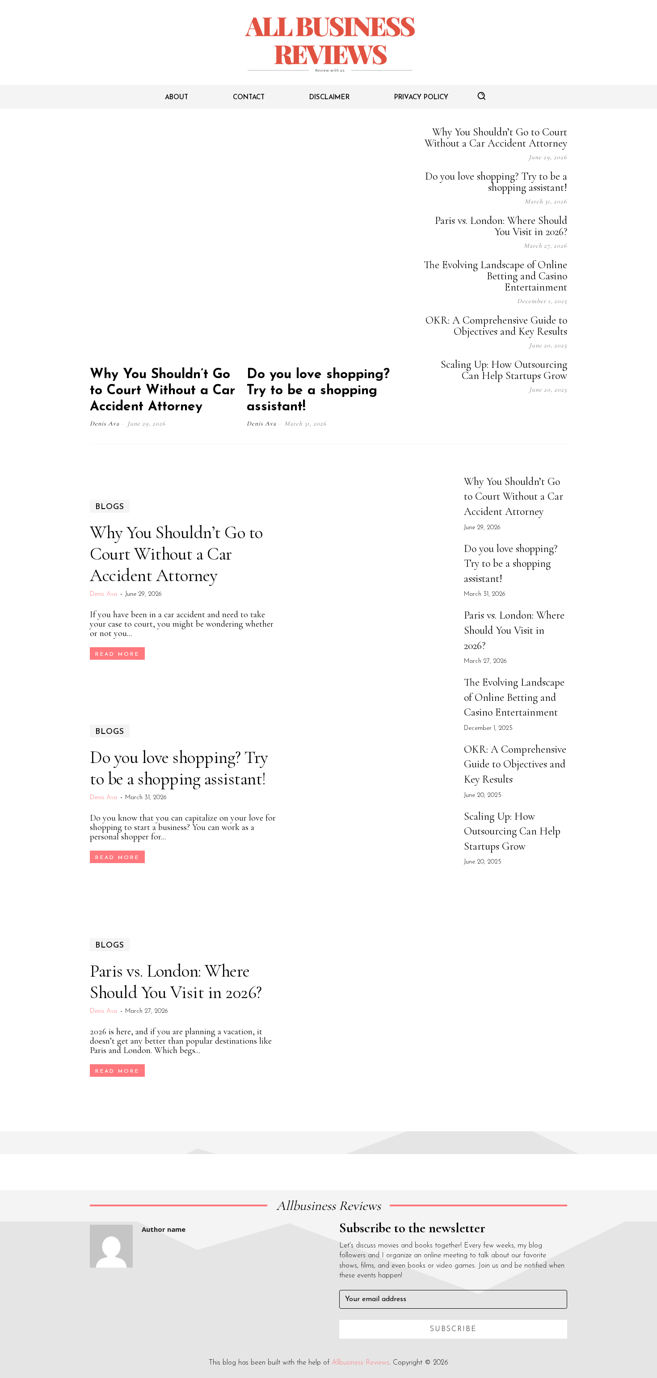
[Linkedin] (518, 414)
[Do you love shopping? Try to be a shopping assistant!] (324, 242)
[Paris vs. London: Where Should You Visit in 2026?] (371, 1007)
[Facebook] (473, 414)
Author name (163, 1229)
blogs (109, 507)
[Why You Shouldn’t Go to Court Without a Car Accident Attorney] (167, 242)
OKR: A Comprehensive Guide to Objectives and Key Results (496, 326)
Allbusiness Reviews (360, 1362)
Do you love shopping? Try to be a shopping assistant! (318, 391)
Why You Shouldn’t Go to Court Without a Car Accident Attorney (162, 391)
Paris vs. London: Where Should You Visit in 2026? (501, 226)
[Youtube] (563, 414)
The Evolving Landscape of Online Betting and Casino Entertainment (495, 276)
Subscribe (453, 1329)
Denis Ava (104, 423)
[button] (481, 95)
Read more (117, 654)
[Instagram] (495, 414)
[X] (540, 414)
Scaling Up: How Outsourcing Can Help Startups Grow (504, 370)
